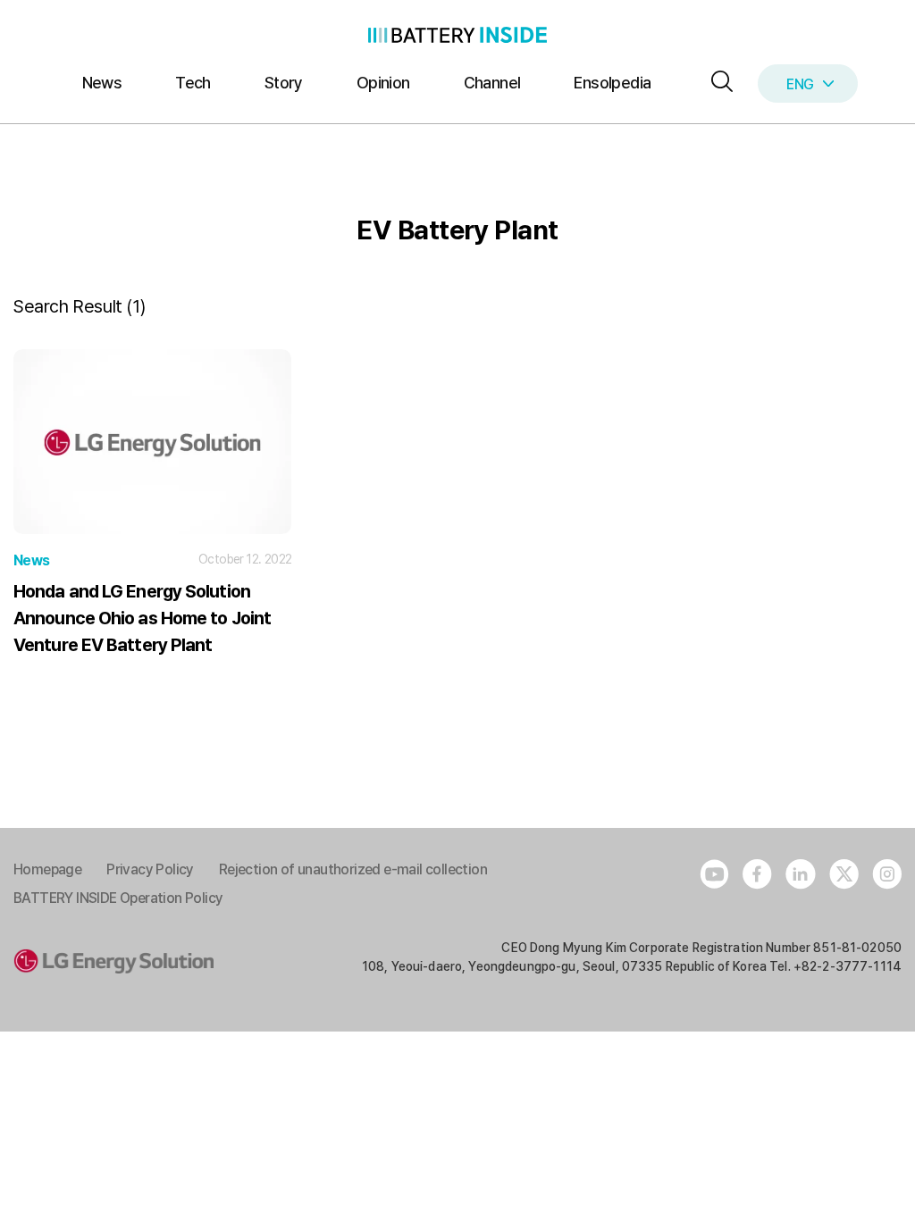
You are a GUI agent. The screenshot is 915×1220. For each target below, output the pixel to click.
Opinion (383, 82)
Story (283, 82)
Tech (193, 82)
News (102, 82)
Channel (492, 82)
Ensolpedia (612, 82)
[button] (717, 82)
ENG (799, 84)
